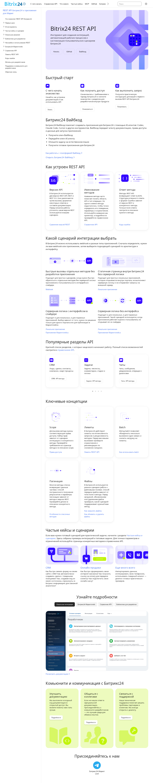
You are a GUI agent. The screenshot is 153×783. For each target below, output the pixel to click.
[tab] (86, 604)
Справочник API (90, 224)
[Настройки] (146, 4)
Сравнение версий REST (59, 224)
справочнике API (65, 350)
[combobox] (129, 4)
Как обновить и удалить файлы (94, 515)
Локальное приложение (107, 289)
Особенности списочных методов (59, 515)
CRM (48, 567)
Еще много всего (125, 567)
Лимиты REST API (91, 452)
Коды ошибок (124, 224)
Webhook (49, 289)
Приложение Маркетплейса (57, 332)
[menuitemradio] (92, 391)
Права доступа (55, 452)
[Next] (107, 4)
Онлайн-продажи (90, 567)
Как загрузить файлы (93, 511)
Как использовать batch (129, 452)
